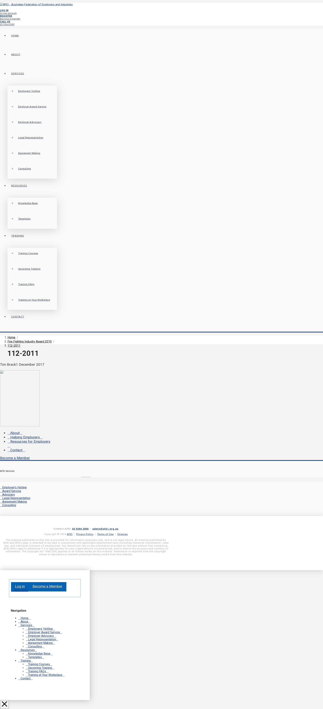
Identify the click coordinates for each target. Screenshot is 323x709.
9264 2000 (20, 590)
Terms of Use (105, 534)
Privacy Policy (84, 534)
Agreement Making (14, 501)
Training (26, 660)
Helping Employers (25, 437)
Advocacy (8, 494)
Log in (20, 586)
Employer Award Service (44, 632)
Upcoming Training (40, 668)
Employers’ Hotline (40, 629)
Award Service (11, 491)
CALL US (7, 23)
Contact (16, 450)
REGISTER (10, 17)
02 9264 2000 (80, 528)
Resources (28, 650)
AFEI (70, 534)
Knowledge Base (39, 653)
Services (26, 625)
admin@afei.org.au (105, 528)
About (15, 433)
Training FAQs (37, 671)
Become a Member (15, 458)
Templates (35, 657)
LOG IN (8, 12)
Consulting (9, 505)
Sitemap (122, 534)
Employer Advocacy (41, 636)
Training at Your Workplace (45, 675)
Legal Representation (16, 498)
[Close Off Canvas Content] (4, 704)
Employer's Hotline (14, 487)
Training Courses (39, 664)
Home (24, 618)
